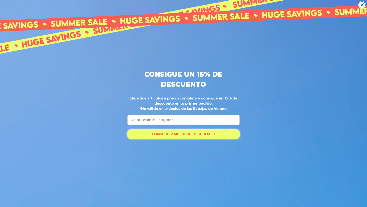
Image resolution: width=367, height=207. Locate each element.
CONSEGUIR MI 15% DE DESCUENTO (183, 134)
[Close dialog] (362, 5)
